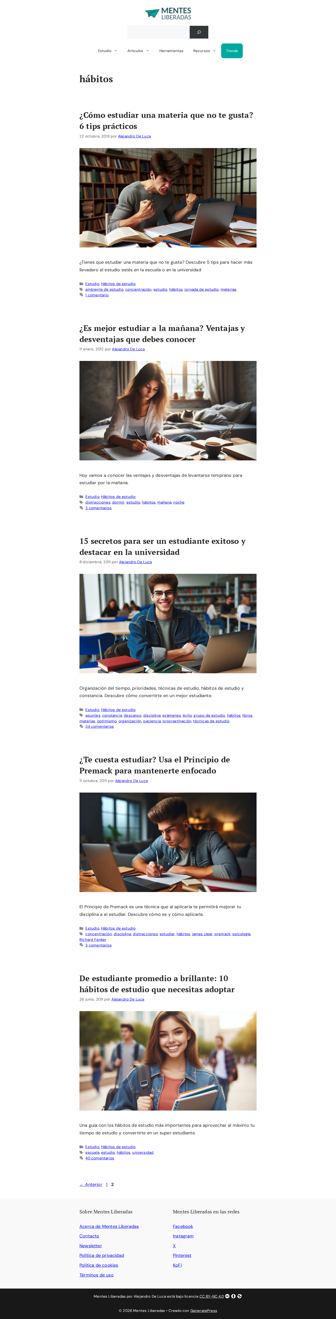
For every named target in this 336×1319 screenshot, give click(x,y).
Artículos (135, 50)
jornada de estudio (201, 289)
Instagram (183, 1236)
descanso (132, 715)
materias (228, 289)
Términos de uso (96, 1275)
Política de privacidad (101, 1255)
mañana (164, 502)
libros (247, 715)
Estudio (104, 50)
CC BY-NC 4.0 (211, 1296)
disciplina (152, 715)
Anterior (90, 1184)
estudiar (167, 934)
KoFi (177, 1265)
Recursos (201, 50)
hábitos (176, 289)
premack (222, 934)
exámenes (171, 715)
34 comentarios (99, 726)
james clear (202, 934)
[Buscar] (199, 32)
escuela (92, 1152)
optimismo (107, 721)
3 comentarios (98, 508)
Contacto (89, 1236)
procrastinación (177, 721)
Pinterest (182, 1255)
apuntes (92, 715)
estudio (160, 289)
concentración (138, 289)
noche (178, 502)
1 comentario (96, 295)
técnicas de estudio (211, 721)
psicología (241, 934)
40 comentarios (99, 1158)
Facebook (183, 1226)
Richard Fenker (93, 939)
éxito (187, 715)
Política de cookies (98, 1265)
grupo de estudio (209, 715)
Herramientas (171, 50)
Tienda (232, 50)
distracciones (97, 502)
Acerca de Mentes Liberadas (109, 1226)
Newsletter (90, 1246)
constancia (112, 715)
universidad (142, 1152)
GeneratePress (203, 1310)
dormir (118, 502)
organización (130, 721)
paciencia (152, 721)
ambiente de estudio (104, 289)
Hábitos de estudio (118, 283)
